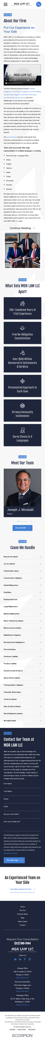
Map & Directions (22, 978)
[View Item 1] (18, 521)
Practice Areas (22, 914)
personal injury (12, 137)
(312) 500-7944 (22, 943)
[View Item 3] (22, 521)
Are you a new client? (11, 814)
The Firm (22, 910)
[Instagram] (30, 959)
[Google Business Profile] (15, 959)
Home (22, 907)
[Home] (22, 4)
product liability (35, 92)
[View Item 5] (27, 521)
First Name (8, 784)
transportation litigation (12, 95)
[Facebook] (25, 959)
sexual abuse (20, 98)
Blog (22, 918)
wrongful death (9, 98)
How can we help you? (12, 821)
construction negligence (20, 92)
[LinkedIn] (20, 959)
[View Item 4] (25, 521)
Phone (6, 799)
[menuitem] (12, 1029)
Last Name (8, 791)
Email (6, 806)
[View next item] (32, 521)
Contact (22, 925)
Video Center (22, 921)
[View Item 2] (20, 521)
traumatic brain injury (28, 95)
